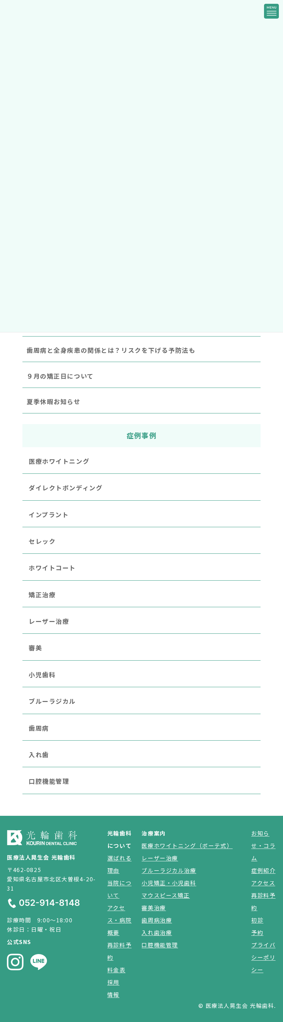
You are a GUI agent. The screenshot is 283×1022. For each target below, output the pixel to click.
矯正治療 (42, 594)
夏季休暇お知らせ (54, 401)
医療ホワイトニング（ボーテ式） (187, 845)
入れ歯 (39, 754)
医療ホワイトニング (59, 461)
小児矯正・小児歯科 (169, 883)
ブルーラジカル (52, 701)
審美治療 (154, 907)
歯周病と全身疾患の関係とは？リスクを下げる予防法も (111, 350)
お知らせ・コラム (263, 845)
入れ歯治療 (157, 932)
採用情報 (113, 988)
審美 (35, 647)
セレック (42, 541)
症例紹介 (263, 870)
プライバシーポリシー (263, 957)
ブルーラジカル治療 (169, 870)
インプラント (49, 514)
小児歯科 (42, 674)
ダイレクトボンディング (66, 487)
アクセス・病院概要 (119, 919)
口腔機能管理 (49, 781)
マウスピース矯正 (166, 895)
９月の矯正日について (60, 375)
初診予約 (257, 926)
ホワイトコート (52, 567)
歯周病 (39, 727)
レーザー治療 (49, 621)
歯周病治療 (157, 920)
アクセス (263, 883)
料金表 (116, 969)
